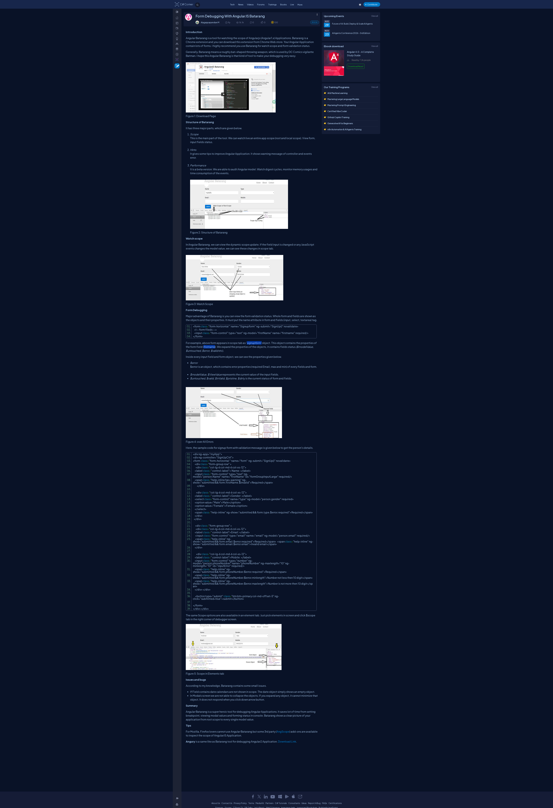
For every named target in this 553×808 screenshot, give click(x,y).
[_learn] (177, 33)
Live (292, 4)
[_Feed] (177, 17)
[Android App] (287, 796)
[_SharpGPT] (177, 59)
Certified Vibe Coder (337, 111)
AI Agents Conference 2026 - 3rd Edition (351, 33)
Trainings (272, 4)
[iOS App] (293, 796)
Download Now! (355, 66)
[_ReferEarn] (177, 48)
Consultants (294, 803)
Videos (250, 4)
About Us (215, 803)
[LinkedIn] (266, 796)
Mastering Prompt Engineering (341, 105)
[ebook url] (334, 76)
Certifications (335, 803)
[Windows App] (280, 796)
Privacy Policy (240, 803)
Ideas (304, 803)
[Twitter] (259, 796)
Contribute (372, 4)
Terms (251, 803)
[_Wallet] (177, 28)
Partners (269, 803)
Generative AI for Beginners (340, 123)
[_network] (177, 43)
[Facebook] (253, 796)
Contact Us (226, 803)
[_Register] (177, 798)
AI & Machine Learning (337, 93)
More (300, 4)
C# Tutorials (281, 803)
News (240, 4)
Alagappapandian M (210, 22)
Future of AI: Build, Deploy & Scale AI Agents (352, 23)
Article (314, 22)
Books (283, 4)
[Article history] (226, 22)
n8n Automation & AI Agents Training (344, 129)
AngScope (283, 731)
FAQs (324, 803)
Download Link (287, 741)
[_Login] (177, 804)
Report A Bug (314, 803)
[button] (261, 22)
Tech (232, 4)
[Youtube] (272, 796)
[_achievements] (177, 38)
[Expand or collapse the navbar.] (177, 12)
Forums (261, 4)
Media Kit (260, 803)
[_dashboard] (177, 23)
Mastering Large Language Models (343, 99)
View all (374, 16)
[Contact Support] (300, 796)
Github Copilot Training (338, 117)
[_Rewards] (177, 54)
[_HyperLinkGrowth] (176, 65)
